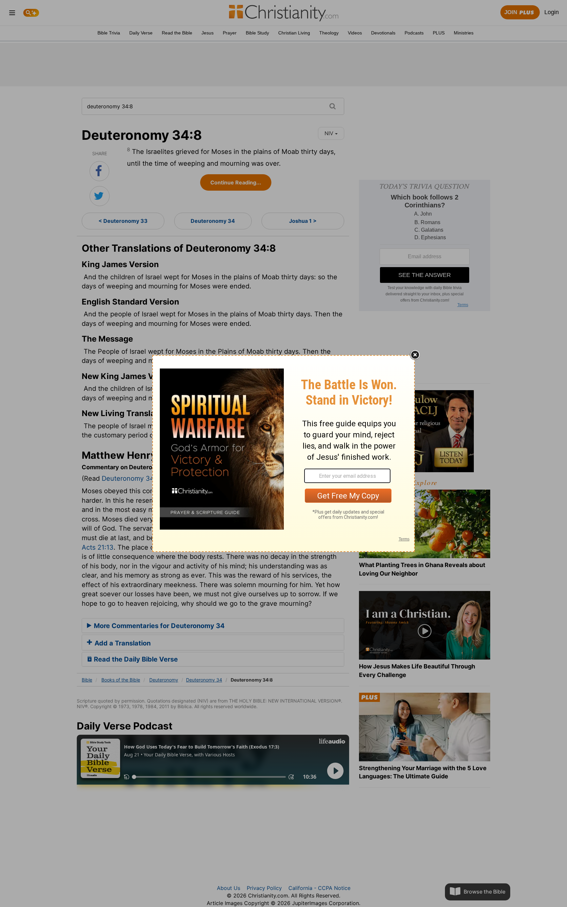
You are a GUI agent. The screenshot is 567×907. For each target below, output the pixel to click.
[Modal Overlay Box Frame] (283, 453)
